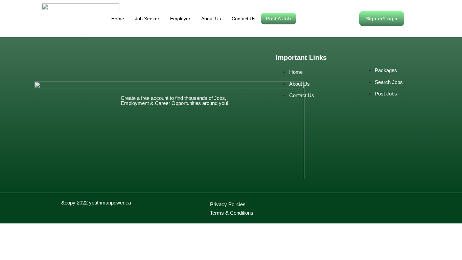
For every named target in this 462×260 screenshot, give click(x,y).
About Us (211, 18)
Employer (180, 18)
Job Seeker (147, 18)
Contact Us (243, 18)
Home (117, 18)
